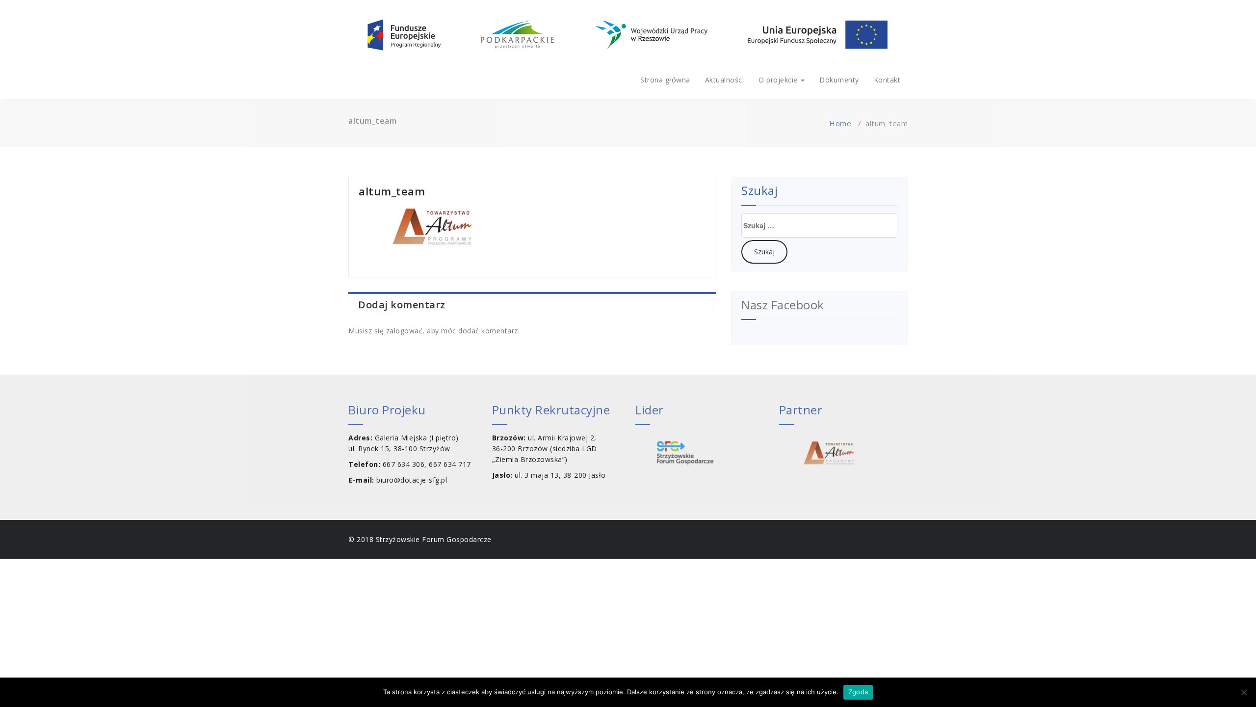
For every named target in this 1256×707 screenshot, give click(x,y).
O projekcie (779, 79)
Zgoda (858, 692)
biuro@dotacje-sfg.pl (411, 480)
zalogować (404, 330)
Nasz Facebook (782, 305)
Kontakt (887, 79)
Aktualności (724, 79)
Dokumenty (839, 79)
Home (840, 123)
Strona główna (665, 79)
